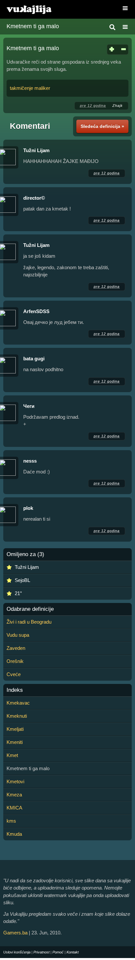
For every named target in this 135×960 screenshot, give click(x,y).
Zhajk (117, 106)
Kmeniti (15, 742)
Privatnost (41, 952)
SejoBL (22, 580)
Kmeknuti (17, 716)
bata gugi (34, 358)
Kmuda (14, 834)
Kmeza (14, 794)
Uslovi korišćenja (16, 952)
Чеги (28, 406)
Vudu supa (18, 635)
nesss (30, 461)
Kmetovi (15, 781)
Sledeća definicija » (102, 126)
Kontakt (73, 952)
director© (34, 198)
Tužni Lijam (36, 150)
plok (28, 508)
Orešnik (15, 661)
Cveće (14, 674)
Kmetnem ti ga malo (33, 26)
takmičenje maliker (30, 88)
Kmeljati (15, 729)
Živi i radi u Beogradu (29, 622)
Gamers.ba (15, 932)
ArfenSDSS (36, 311)
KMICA (14, 807)
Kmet (12, 755)
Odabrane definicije (30, 609)
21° (18, 593)
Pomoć (58, 952)
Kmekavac (18, 703)
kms (11, 821)
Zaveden (16, 648)
